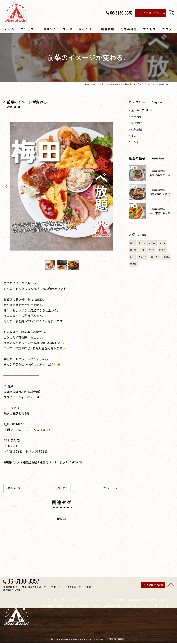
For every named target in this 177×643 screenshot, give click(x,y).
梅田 (132, 243)
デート (162, 243)
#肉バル (62, 518)
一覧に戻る (62, 488)
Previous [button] (6, 186)
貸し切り (155, 256)
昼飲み (167, 256)
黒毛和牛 (136, 116)
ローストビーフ (137, 249)
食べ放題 (136, 123)
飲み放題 (136, 129)
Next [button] (116, 186)
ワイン (152, 249)
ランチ (135, 142)
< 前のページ (13, 488)
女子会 (152, 243)
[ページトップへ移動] (170, 584)
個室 (132, 256)
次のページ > (110, 488)
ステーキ (142, 256)
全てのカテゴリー (141, 110)
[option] (61, 186)
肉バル (141, 243)
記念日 (162, 249)
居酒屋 (133, 263)
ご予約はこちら (150, 13)
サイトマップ (163, 605)
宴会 (133, 135)
